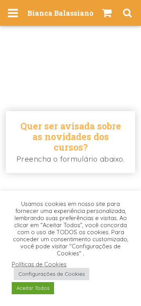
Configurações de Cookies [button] (51, 274)
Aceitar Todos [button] (32, 288)
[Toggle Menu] (13, 13)
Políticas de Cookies (39, 264)
